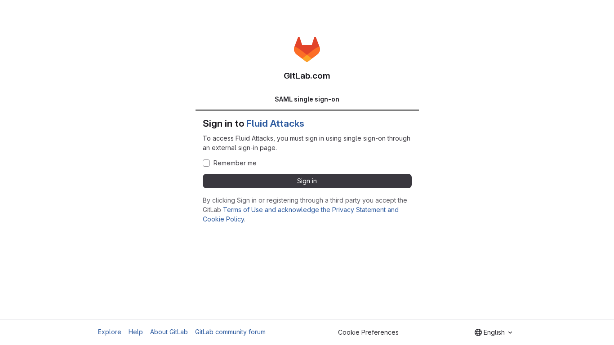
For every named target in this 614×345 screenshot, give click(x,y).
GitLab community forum (230, 332)
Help (136, 332)
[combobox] (493, 332)
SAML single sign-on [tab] (307, 99)
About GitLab (169, 332)
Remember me (235, 163)
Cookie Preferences (368, 332)
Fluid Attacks (275, 123)
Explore (109, 332)
